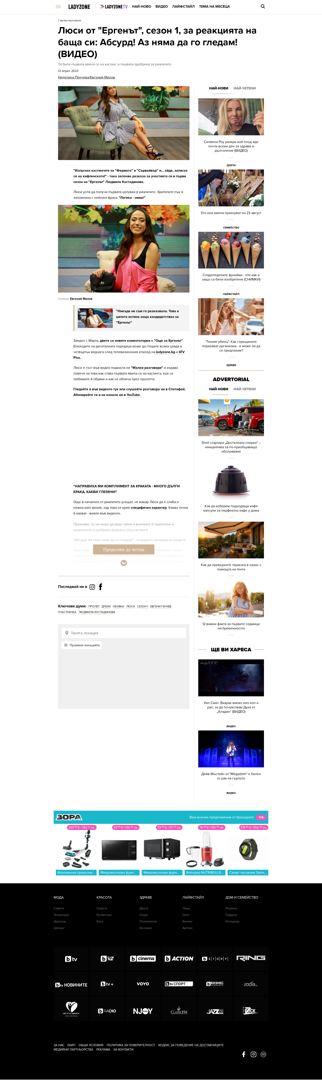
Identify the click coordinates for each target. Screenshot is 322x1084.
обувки (118, 606)
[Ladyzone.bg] (83, 7)
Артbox (187, 928)
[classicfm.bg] (179, 1009)
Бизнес (187, 921)
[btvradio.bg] (107, 1009)
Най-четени (245, 88)
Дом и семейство (241, 897)
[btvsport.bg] (179, 984)
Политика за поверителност (131, 1045)
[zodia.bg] (251, 984)
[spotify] (263, 1055)
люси (130, 606)
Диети (231, 165)
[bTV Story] (215, 959)
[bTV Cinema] (143, 959)
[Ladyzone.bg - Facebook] (100, 596)
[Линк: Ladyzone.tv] (114, 6)
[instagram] (253, 1055)
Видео (162, 6)
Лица (186, 908)
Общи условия (91, 1045)
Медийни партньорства (73, 1049)
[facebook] (243, 1055)
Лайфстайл (183, 6)
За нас (59, 1045)
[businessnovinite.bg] (215, 984)
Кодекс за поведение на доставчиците (191, 1045)
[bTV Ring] (251, 959)
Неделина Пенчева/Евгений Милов (86, 77)
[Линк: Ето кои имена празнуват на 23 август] (231, 200)
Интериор (232, 921)
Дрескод (60, 921)
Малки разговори (70, 20)
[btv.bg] (71, 959)
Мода (59, 897)
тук (261, 817)
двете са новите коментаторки (125, 340)
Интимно (146, 928)
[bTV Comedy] (107, 959)
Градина (231, 915)
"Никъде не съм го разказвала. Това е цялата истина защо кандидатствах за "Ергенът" (147, 317)
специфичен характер (149, 507)
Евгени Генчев (160, 606)
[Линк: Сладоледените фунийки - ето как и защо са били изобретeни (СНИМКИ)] (231, 265)
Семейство (231, 227)
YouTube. (134, 395)
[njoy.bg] (143, 1009)
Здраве (231, 365)
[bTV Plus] (107, 984)
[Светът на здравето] (71, 1009)
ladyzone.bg (165, 352)
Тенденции (61, 915)
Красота (104, 897)
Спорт (144, 915)
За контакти (123, 1049)
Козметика (104, 915)
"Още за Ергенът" (168, 340)
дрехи (106, 606)
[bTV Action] (179, 959)
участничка (67, 612)
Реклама (103, 1049)
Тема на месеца (214, 6)
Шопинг (59, 928)
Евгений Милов (81, 299)
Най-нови (218, 88)
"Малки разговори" (147, 368)
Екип (71, 1045)
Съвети (59, 908)
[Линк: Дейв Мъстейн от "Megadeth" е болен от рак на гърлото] (231, 763)
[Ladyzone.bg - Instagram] (92, 587)
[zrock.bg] (251, 1009)
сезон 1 (142, 606)
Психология (148, 921)
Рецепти (231, 908)
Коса (100, 921)
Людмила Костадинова (97, 612)
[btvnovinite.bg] (71, 984)
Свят (185, 915)
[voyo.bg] (143, 984)
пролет (93, 606)
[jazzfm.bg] (215, 1009)
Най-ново (141, 6)
